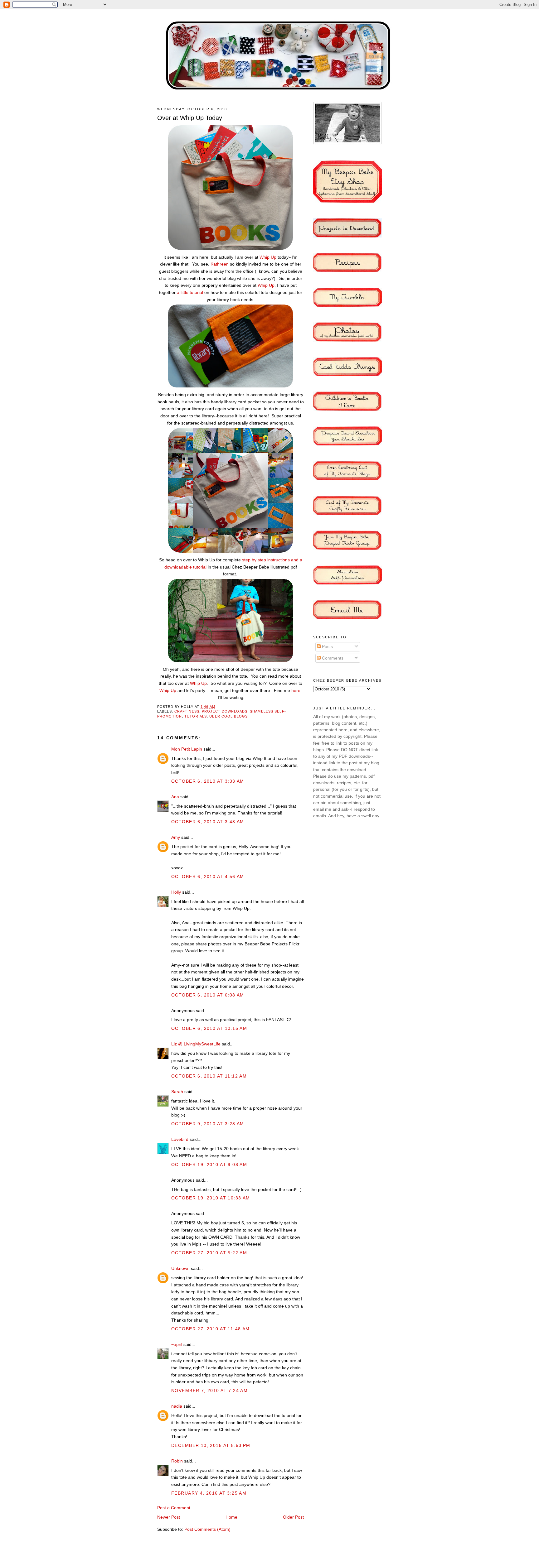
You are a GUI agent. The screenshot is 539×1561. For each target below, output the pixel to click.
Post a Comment (173, 1507)
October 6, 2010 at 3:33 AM (207, 781)
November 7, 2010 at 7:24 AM (209, 1390)
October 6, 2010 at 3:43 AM (207, 821)
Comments (332, 658)
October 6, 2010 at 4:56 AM (207, 876)
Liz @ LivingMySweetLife (196, 1043)
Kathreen (220, 264)
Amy (175, 837)
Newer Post (168, 1517)
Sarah (177, 1091)
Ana (175, 796)
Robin (177, 1460)
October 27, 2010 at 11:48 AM (210, 1328)
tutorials (195, 716)
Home (231, 1517)
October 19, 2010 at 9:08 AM (209, 1164)
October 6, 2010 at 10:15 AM (209, 1028)
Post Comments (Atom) (207, 1529)
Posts (327, 646)
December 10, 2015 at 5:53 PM (210, 1445)
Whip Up (268, 257)
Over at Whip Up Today (189, 117)
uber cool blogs (228, 716)
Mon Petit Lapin (186, 749)
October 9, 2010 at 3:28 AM (207, 1123)
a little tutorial (190, 292)
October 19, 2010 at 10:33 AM (210, 1197)
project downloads (224, 711)
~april (176, 1344)
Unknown (180, 1268)
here (295, 690)
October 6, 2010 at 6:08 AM (207, 994)
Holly (176, 892)
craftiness (186, 711)
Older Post (293, 1517)
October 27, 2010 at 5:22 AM (209, 1252)
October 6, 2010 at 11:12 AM (209, 1075)
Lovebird (179, 1139)
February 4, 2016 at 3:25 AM (208, 1493)
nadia (176, 1406)
